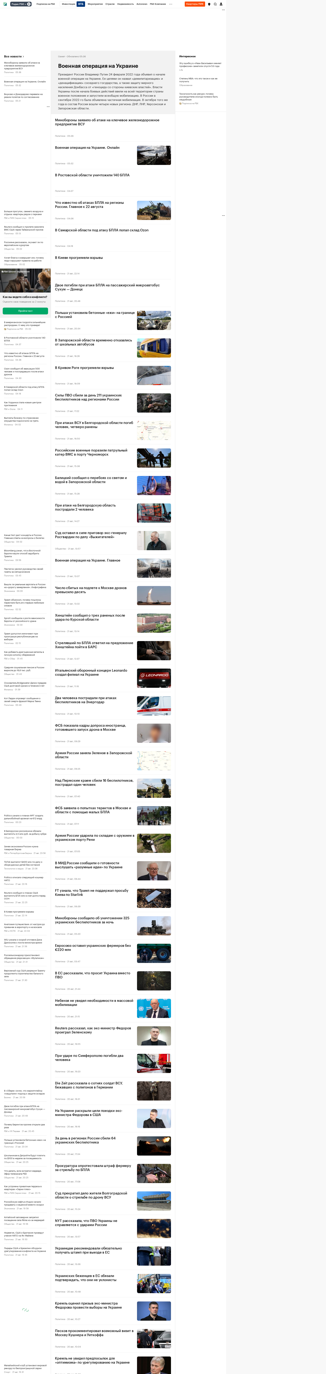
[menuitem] (45, 4)
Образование (10, 264)
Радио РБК (18, 4)
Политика (8, 72)
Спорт (7, 1371)
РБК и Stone (9, 408)
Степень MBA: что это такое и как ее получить (198, 80)
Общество (9, 248)
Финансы (8, 424)
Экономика (9, 590)
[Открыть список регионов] (209, 4)
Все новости (13, 56)
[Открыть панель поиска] (215, 4)
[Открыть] (25, 4)
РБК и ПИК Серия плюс (15, 217)
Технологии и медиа (13, 868)
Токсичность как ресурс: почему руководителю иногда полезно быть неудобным (198, 96)
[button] (209, 4)
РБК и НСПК (10, 930)
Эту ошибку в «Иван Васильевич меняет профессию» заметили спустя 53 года (200, 64)
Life (181, 69)
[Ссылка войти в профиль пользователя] (221, 3)
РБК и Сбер (9, 658)
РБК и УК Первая (12, 1130)
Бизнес (7, 1097)
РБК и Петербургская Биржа (18, 852)
